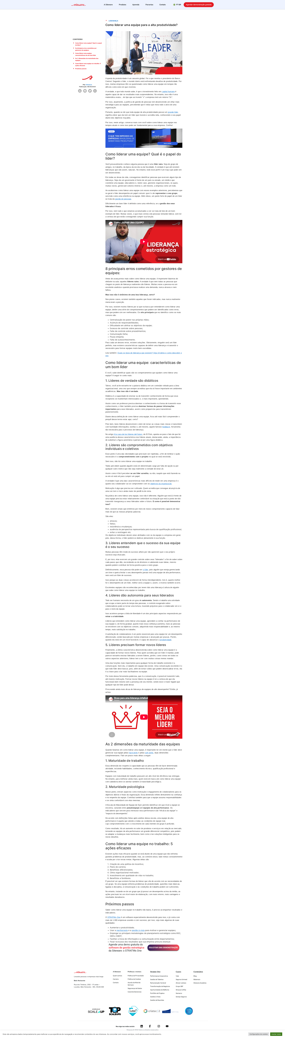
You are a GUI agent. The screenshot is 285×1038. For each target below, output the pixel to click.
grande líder (173, 112)
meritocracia (122, 930)
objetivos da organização (161, 484)
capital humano (168, 91)
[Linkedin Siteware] (141, 1026)
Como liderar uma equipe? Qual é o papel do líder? (88, 44)
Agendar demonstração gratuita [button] (199, 4)
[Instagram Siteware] (158, 1026)
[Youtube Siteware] (167, 1026)
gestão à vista (138, 930)
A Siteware (108, 4)
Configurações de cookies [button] (259, 1034)
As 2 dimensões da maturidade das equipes (86, 59)
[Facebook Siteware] (150, 1026)
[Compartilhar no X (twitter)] (90, 91)
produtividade (165, 640)
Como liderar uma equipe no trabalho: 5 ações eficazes (88, 64)
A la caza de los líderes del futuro (128, 434)
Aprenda (135, 4)
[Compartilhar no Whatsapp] (95, 91)
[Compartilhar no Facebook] (85, 91)
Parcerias (149, 4)
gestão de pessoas (123, 199)
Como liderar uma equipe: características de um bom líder (85, 54)
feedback (166, 427)
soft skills (149, 753)
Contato (162, 4)
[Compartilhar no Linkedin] (80, 91)
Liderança (113, 21)
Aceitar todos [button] (276, 1034)
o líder (145, 570)
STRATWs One (113, 917)
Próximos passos (81, 68)
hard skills (133, 753)
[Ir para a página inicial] (78, 5)
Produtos (122, 4)
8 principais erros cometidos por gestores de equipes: (86, 49)
